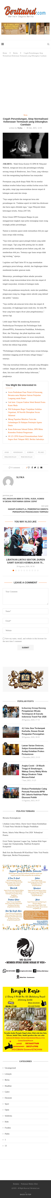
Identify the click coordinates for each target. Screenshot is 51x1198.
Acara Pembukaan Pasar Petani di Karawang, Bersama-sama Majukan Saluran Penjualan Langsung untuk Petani (25, 395)
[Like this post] (29, 468)
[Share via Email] (41, 468)
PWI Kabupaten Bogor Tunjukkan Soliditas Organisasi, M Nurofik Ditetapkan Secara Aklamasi (25, 412)
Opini (7, 1110)
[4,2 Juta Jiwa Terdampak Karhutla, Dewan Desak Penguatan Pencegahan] (11, 732)
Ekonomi (8, 1098)
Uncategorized (10, 1068)
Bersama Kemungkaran (12, 818)
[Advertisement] (25, 85)
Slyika (19, 128)
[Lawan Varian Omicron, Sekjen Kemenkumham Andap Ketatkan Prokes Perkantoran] (11, 749)
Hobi (7, 1122)
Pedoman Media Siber (29, 1184)
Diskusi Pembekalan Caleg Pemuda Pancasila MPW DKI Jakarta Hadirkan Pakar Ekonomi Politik (35, 793)
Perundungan (26, 457)
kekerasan (18, 452)
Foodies (8, 1128)
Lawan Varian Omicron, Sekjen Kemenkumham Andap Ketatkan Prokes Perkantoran (33, 749)
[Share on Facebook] (32, 468)
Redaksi (16, 1184)
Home (5, 53)
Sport (7, 1104)
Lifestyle (8, 1074)
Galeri (7, 1092)
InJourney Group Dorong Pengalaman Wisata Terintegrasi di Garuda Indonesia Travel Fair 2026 (34, 712)
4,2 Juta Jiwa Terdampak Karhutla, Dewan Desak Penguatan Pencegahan (33, 731)
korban (30, 452)
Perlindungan (10, 457)
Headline (8, 1086)
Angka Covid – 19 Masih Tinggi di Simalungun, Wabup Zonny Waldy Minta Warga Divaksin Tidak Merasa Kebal (34, 771)
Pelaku (41, 452)
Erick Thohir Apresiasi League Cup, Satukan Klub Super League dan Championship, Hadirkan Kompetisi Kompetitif (25, 844)
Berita (15, 53)
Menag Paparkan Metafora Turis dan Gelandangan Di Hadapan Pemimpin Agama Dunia (25, 422)
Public (7, 1134)
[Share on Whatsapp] (38, 468)
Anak (6, 452)
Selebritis (8, 1116)
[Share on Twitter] (35, 468)
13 (6, 1146)
